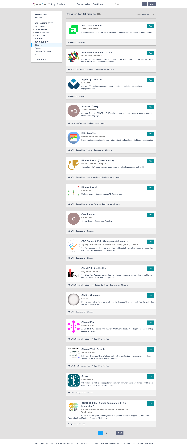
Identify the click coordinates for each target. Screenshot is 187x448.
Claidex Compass (91, 295)
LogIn (152, 4)
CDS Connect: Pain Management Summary (104, 241)
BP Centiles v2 (89, 187)
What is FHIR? (82, 443)
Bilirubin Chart (89, 133)
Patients (38, 48)
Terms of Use (138, 443)
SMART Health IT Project (43, 443)
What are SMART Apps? (64, 443)
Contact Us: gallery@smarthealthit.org (105, 443)
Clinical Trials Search (93, 349)
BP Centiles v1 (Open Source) (97, 160)
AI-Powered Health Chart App (97, 52)
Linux (73, 123)
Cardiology (97, 177)
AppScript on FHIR (91, 79)
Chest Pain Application (93, 268)
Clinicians (38, 45)
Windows (82, 123)
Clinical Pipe (88, 322)
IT (35, 54)
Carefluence (88, 214)
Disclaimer (149, 443)
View (150, 26)
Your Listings (98, 4)
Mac (77, 123)
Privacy (127, 443)
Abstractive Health (91, 25)
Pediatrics (89, 150)
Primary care (90, 69)
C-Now (85, 376)
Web (72, 69)
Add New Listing (83, 4)
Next (120, 433)
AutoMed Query (89, 106)
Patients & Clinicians (43, 51)
